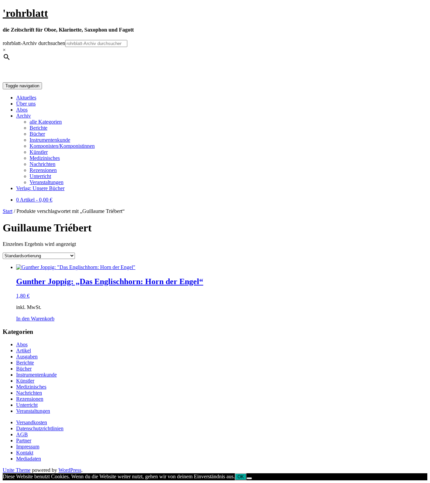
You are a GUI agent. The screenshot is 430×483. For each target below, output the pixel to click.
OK (241, 476)
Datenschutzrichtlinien (39, 428)
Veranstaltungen (46, 182)
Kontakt (24, 452)
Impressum (27, 446)
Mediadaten (28, 459)
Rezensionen (43, 170)
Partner (23, 440)
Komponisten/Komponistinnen (62, 146)
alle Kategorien (46, 122)
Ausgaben (27, 356)
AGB (22, 434)
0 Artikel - (34, 200)
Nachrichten (42, 164)
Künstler (39, 152)
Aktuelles (26, 97)
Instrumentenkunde (50, 140)
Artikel (23, 350)
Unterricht (40, 176)
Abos (22, 110)
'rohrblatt (25, 13)
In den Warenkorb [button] (35, 318)
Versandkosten (31, 422)
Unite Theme (17, 470)
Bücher (37, 134)
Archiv (23, 116)
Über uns (26, 103)
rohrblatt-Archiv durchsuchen (34, 43)
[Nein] (249, 478)
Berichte (38, 128)
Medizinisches (45, 158)
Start (7, 211)
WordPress (69, 470)
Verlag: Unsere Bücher (40, 188)
